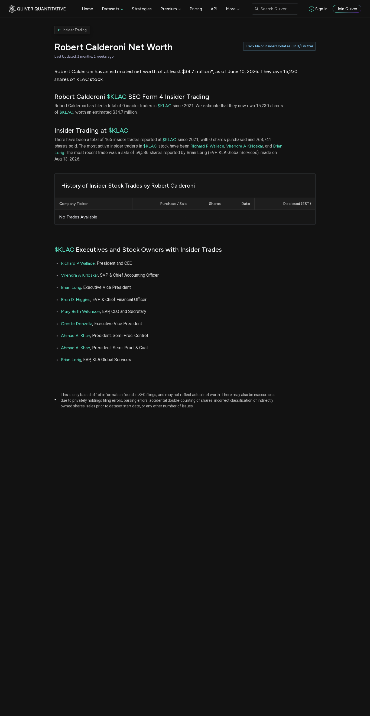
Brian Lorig (71, 287)
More (231, 8)
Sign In (321, 8)
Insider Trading (75, 30)
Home (87, 8)
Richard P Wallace (207, 146)
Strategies (142, 8)
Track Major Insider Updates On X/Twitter (279, 46)
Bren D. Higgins (75, 299)
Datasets (110, 8)
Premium (168, 8)
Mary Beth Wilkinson (80, 311)
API (214, 8)
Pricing (196, 8)
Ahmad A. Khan (75, 335)
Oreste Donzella (76, 323)
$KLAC (116, 96)
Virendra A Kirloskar (244, 146)
